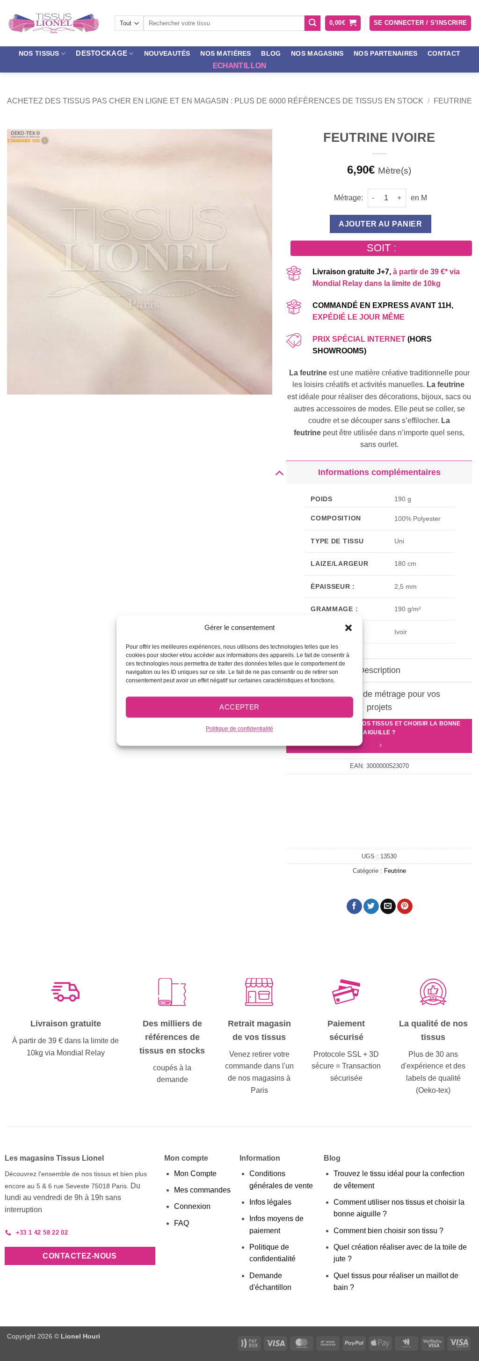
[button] (348, 627)
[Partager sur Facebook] (354, 907)
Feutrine (453, 101)
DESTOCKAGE (101, 53)
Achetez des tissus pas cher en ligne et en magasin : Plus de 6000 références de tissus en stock (215, 101)
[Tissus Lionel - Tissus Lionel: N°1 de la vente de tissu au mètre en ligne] (54, 23)
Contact (444, 53)
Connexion (192, 1206)
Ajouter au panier (380, 224)
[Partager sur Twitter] (371, 907)
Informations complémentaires (379, 472)
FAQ (181, 1223)
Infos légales (270, 1202)
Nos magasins (317, 53)
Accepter (239, 707)
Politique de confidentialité (239, 728)
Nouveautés (167, 53)
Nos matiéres (225, 53)
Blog (271, 53)
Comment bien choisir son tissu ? (388, 1231)
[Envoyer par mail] (388, 907)
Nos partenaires (385, 53)
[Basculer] (279, 472)
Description (379, 670)
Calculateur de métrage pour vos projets (379, 700)
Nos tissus (39, 53)
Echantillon (239, 65)
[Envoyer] (312, 23)
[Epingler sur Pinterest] (405, 907)
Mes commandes (202, 1190)
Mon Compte (195, 1174)
